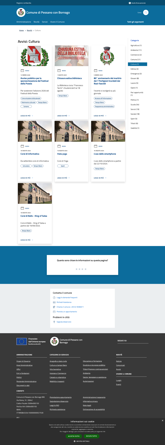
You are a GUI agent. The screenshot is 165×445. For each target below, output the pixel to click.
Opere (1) (134, 87)
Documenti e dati (23, 385)
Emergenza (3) (136, 73)
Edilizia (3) (134, 69)
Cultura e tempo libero (58, 365)
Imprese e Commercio (58, 373)
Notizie (119, 361)
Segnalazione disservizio (59, 401)
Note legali (87, 405)
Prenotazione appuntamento (61, 397)
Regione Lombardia (23, 3)
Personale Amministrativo (26, 381)
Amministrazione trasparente (94, 397)
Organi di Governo (23, 361)
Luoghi (118, 380)
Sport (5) (134, 118)
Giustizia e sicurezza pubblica (94, 365)
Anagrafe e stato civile (58, 361)
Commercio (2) (136, 54)
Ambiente (86, 373)
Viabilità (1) (135, 128)
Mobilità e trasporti (57, 381)
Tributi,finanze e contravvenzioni (95, 369)
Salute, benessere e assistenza (94, 377)
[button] (82, 441)
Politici (19, 377)
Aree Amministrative (24, 365)
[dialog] (82, 431)
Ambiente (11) (136, 50)
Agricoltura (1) (136, 45)
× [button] (162, 420)
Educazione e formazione (92, 361)
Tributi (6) (134, 123)
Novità (29, 30)
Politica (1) (135, 99)
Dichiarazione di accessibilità (94, 409)
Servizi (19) (135, 109)
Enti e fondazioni (22, 373)
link (104, 431)
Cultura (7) (135, 64)
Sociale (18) (135, 114)
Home (21, 30)
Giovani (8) (135, 78)
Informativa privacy (90, 401)
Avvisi (27, 71)
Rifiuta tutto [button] (91, 436)
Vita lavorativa (55, 369)
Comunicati (120, 365)
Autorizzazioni (88, 381)
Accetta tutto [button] (73, 436)
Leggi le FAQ (54, 405)
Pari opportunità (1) (137, 93)
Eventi (118, 384)
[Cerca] (145, 12)
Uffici (18, 369)
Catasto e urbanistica (58, 377)
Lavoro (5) (134, 83)
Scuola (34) (135, 104)
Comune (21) (135, 59)
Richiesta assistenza (57, 409)
